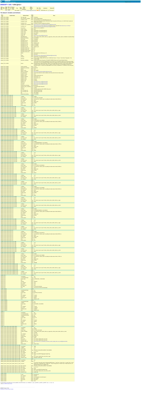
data (6, 10)
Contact (12, 389)
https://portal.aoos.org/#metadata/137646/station (42, 55)
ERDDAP (3, 4)
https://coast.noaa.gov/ (38, 35)
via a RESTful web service (7, 383)
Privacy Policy (7, 389)
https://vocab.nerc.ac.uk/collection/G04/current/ (42, 24)
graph (9, 10)
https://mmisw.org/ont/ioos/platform (40, 71)
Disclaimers (2, 389)
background (28, 10)
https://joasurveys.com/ (38, 81)
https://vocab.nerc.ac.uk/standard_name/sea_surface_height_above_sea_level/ (48, 341)
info (10, 4)
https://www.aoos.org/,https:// (39, 25)
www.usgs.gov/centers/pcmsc (45, 26)
